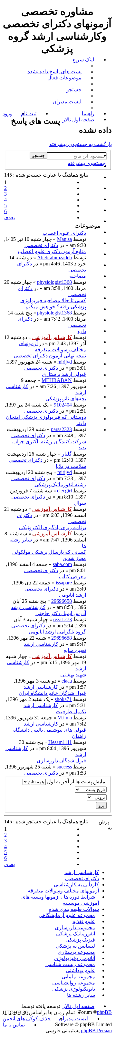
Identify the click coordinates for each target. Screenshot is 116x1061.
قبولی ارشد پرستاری (64, 374)
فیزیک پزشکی (80, 940)
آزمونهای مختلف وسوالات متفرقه (63, 890)
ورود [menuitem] (8, 113)
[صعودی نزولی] (58, 797)
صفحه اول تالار (78, 1006)
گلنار (67, 454)
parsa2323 (61, 429)
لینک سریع (83, 59)
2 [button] (5, 188)
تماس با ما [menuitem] (14, 1024)
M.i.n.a (64, 717)
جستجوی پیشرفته (87, 163)
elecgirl (64, 490)
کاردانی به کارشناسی (76, 884)
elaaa (67, 681)
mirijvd (64, 362)
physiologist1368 (54, 282)
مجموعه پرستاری (76, 952)
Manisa (64, 239)
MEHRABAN (57, 380)
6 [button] (5, 211)
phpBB (104, 1012)
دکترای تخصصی (41, 245)
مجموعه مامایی (78, 976)
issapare (64, 582)
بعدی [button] (9, 217)
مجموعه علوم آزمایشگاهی (67, 915)
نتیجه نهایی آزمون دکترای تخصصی (50, 355)
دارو (81, 331)
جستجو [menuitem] (74, 89)
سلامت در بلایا (71, 466)
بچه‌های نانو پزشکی (65, 398)
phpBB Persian (96, 1030)
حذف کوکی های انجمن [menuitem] (27, 1018)
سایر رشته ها (81, 995)
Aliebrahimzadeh (54, 257)
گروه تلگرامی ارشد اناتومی (57, 631)
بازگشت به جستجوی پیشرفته (80, 144)
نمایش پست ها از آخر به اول (76, 781)
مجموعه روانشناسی (73, 982)
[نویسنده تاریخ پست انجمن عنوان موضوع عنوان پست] (58, 790)
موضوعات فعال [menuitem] (64, 77)
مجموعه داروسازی (75, 927)
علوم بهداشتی (80, 970)
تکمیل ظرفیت (71, 711)
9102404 (63, 404)
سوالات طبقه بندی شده (74, 909)
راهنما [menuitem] (88, 113)
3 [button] (5, 194)
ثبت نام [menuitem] (28, 113)
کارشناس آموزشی (52, 337)
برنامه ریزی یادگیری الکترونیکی (52, 527)
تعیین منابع (74, 650)
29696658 (61, 601)
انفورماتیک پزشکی (75, 933)
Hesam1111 (60, 742)
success (64, 766)
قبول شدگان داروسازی (61, 760)
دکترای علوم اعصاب (64, 233)
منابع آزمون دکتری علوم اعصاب (52, 251)
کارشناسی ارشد (28, 607)
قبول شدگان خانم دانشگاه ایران (52, 693)
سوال (80, 503)
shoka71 (63, 699)
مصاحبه (77, 276)
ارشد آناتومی (72, 595)
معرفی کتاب (72, 576)
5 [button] (5, 205)
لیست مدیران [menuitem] (67, 101)
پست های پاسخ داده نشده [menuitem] (54, 71)
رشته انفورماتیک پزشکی (60, 484)
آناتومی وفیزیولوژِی (74, 958)
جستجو (38, 155)
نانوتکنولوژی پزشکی (73, 989)
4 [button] (5, 199)
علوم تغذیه (83, 921)
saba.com (62, 564)
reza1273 (62, 619)
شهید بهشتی (73, 674)
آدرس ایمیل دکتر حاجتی (60, 613)
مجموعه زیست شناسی (70, 964)
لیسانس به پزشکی (75, 946)
